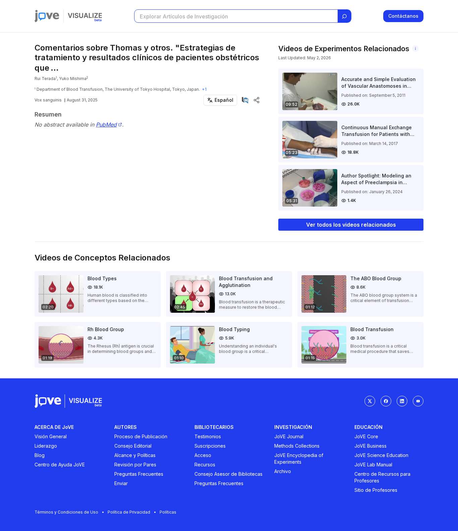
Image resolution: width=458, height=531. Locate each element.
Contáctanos (403, 16)
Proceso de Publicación (140, 436)
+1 (204, 89)
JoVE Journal (288, 436)
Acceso (202, 455)
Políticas (168, 512)
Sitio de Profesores (375, 490)
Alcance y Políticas (135, 455)
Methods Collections (297, 446)
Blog (40, 455)
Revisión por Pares (135, 464)
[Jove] (47, 16)
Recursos (204, 464)
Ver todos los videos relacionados (351, 224)
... (55, 68)
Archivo (282, 471)
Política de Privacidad (129, 512)
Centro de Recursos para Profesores (382, 477)
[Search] (344, 16)
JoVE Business (370, 446)
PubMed (106, 125)
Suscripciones (210, 446)
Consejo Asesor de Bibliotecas (228, 474)
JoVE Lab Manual (373, 464)
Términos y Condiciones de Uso (66, 512)
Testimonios (207, 436)
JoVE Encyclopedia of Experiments (298, 458)
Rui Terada (45, 78)
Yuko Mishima (73, 78)
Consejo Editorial (133, 446)
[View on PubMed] (245, 100)
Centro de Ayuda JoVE (60, 464)
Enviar (121, 483)
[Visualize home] (85, 16)
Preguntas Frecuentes (138, 474)
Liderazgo (46, 446)
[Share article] (256, 100)
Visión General (51, 436)
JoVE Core (366, 436)
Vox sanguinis (48, 99)
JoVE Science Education (381, 455)
